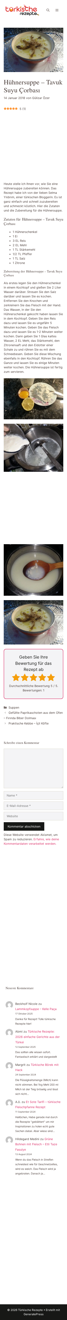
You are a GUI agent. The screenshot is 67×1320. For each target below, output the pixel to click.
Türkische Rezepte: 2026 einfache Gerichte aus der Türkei (37, 1037)
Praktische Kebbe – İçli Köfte (29, 723)
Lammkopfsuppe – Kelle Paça (36, 1009)
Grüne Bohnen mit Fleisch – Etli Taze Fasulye (36, 1144)
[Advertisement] (33, 145)
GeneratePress (34, 1314)
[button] (48, 10)
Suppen (14, 707)
